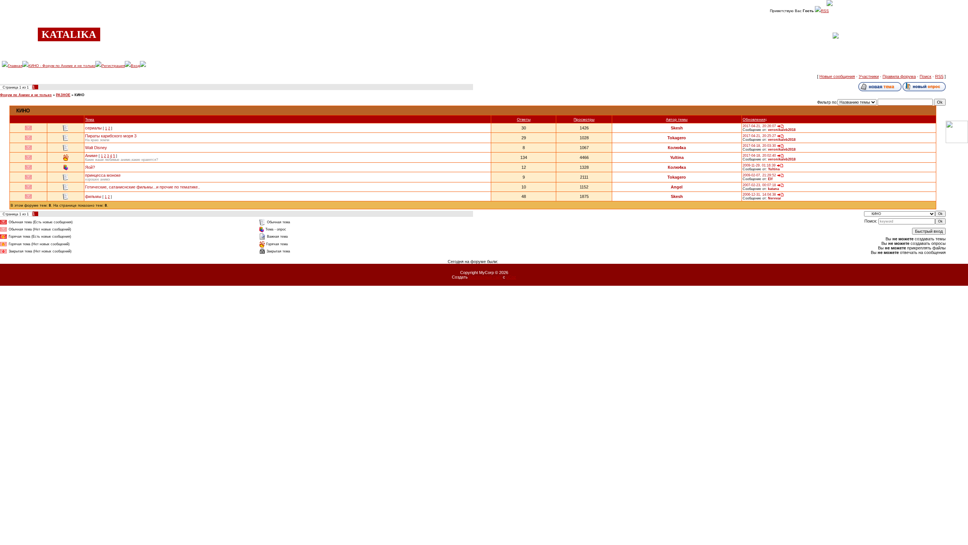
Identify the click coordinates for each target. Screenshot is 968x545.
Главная (15, 66)
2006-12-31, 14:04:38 (759, 194)
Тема (89, 119)
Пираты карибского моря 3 (111, 136)
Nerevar (774, 198)
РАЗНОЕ (63, 95)
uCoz (511, 277)
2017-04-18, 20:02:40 (759, 155)
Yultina (677, 157)
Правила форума (899, 76)
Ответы (524, 119)
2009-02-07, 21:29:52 (759, 175)
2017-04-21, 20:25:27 (759, 136)
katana (773, 189)
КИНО (79, 95)
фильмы (93, 196)
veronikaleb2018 (782, 130)
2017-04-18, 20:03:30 (759, 146)
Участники (869, 76)
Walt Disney (96, 147)
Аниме (91, 155)
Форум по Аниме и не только (26, 95)
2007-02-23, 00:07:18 (759, 185)
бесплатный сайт (485, 277)
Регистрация (113, 66)
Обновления (754, 119)
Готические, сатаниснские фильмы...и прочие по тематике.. (142, 187)
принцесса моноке (103, 175)
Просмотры (584, 119)
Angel (677, 187)
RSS (825, 11)
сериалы (93, 128)
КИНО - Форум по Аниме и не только (61, 66)
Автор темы (676, 119)
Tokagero (676, 137)
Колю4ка (677, 147)
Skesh (677, 128)
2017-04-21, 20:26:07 (759, 126)
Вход (135, 66)
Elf (770, 179)
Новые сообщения (837, 76)
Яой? (90, 167)
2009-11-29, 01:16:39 (759, 165)
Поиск (925, 76)
